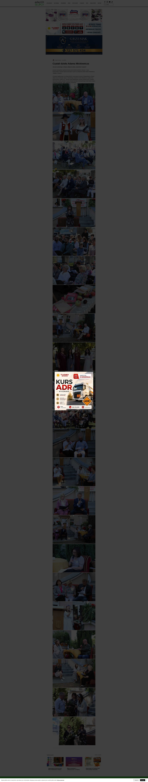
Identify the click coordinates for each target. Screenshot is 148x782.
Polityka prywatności (60, 780)
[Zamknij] (146, 780)
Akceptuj (142, 780)
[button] (92, 370)
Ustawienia (136, 780)
